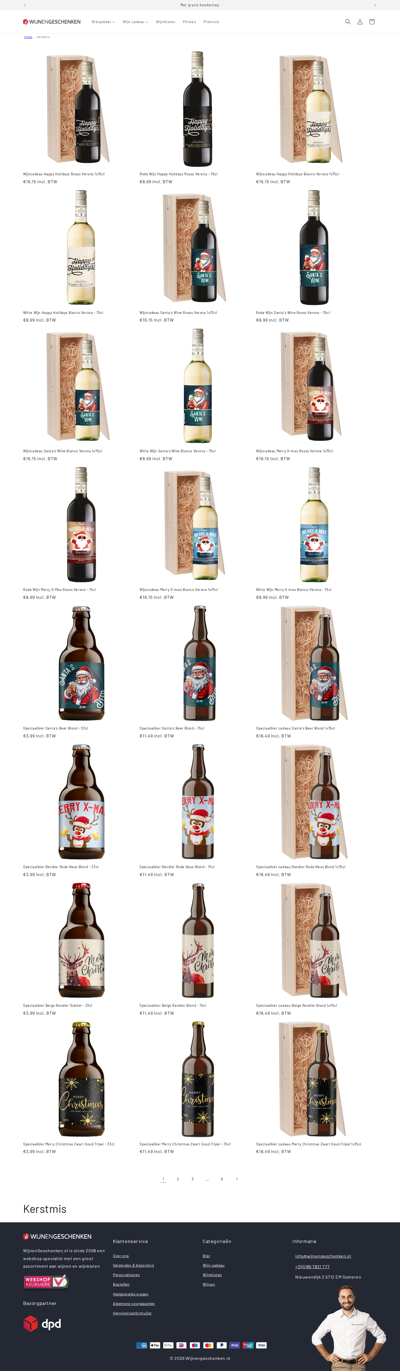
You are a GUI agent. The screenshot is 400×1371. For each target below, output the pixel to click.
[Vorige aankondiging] (25, 5)
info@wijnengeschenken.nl (323, 1255)
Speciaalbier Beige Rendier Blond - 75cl (173, 1005)
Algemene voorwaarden (134, 1303)
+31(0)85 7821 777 (312, 1266)
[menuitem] (103, 21)
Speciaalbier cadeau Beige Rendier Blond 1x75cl (296, 1005)
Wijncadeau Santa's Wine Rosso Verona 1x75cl (178, 312)
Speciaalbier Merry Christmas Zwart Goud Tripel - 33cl (69, 1144)
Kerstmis (43, 37)
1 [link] (163, 1178)
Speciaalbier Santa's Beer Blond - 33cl (55, 728)
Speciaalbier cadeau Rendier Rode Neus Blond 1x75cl (301, 867)
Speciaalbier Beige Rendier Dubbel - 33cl (57, 1005)
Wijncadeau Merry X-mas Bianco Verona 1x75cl (179, 589)
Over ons (121, 1255)
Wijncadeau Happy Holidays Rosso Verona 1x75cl (64, 174)
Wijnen (209, 1284)
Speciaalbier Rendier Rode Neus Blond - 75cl (177, 867)
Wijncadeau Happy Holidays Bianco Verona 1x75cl (297, 174)
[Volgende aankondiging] (375, 5)
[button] (348, 22)
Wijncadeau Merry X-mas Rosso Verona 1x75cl (294, 451)
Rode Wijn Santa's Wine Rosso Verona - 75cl (293, 312)
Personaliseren (126, 1274)
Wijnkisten (212, 1274)
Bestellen (121, 1284)
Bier (206, 1255)
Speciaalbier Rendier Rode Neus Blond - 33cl (61, 867)
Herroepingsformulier (132, 1313)
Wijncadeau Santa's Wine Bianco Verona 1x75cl (62, 451)
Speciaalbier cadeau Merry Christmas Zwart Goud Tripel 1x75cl (308, 1144)
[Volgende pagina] (237, 1179)
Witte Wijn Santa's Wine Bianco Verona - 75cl (178, 451)
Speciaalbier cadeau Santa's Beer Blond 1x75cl (295, 728)
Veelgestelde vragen (130, 1294)
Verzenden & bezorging (133, 1265)
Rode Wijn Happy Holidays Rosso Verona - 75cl (178, 174)
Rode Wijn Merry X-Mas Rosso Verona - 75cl (59, 589)
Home (28, 37)
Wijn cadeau (214, 1265)
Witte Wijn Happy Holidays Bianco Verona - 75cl (63, 312)
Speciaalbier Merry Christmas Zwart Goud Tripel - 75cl (185, 1144)
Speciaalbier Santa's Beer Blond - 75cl (172, 728)
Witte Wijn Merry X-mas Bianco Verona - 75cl (294, 589)
